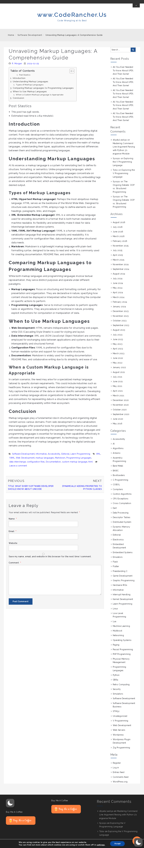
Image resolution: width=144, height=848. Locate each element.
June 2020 (118, 419)
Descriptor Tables (121, 517)
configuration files (36, 462)
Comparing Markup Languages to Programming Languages (43, 88)
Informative (41, 454)
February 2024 (120, 302)
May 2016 (117, 423)
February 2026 (120, 241)
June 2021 (118, 381)
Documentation (53, 462)
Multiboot (117, 631)
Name (13, 518)
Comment (15, 562)
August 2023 (119, 330)
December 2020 (121, 400)
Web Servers (119, 730)
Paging (116, 645)
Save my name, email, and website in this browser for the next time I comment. (50, 556)
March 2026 (119, 236)
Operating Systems (122, 640)
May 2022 (117, 363)
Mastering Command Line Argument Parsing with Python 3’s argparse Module (118, 814)
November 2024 (121, 264)
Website (13, 543)
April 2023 (118, 349)
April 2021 (118, 391)
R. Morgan (17, 63)
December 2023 (121, 311)
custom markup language (74, 462)
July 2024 (117, 278)
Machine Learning (121, 626)
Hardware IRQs (120, 585)
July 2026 (118, 227)
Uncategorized (120, 716)
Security (117, 689)
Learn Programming (80, 454)
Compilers (118, 489)
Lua (114, 621)
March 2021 (118, 395)
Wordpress (118, 735)
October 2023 (120, 321)
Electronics (118, 539)
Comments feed (121, 777)
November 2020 (121, 405)
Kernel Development (123, 599)
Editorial (65, 454)
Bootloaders (119, 475)
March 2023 (118, 353)
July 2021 (117, 377)
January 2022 (119, 367)
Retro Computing (121, 684)
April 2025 (118, 255)
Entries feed (118, 772)
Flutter (116, 566)
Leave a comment (18, 466)
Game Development (122, 576)
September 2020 (121, 414)
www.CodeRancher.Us (72, 14)
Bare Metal (118, 466)
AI (114, 444)
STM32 (116, 711)
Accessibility (54, 454)
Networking (118, 635)
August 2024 (119, 274)
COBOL (116, 484)
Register (117, 763)
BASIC (116, 470)
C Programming (120, 480)
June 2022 (118, 358)
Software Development (30, 35)
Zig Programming (121, 747)
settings (101, 845)
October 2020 (120, 410)
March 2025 (118, 260)
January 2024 (119, 306)
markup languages (45, 458)
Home (11, 35)
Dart (115, 508)
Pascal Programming (123, 649)
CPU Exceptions (120, 499)
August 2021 (119, 372)
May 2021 (117, 386)
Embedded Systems (123, 552)
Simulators (118, 694)
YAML (12, 458)
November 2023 (121, 316)
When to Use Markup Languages (30, 91)
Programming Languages (78, 458)
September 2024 (121, 269)
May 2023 (117, 344)
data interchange (17, 462)
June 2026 (118, 232)
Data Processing (121, 513)
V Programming (120, 721)
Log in (116, 767)
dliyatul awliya (120, 140)
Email (12, 531)
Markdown (60, 458)
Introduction (19, 78)
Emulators (118, 557)
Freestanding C (120, 571)
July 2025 (117, 250)
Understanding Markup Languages (30, 81)
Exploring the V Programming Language (123, 161)
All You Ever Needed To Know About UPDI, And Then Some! (123, 70)
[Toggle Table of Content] (70, 71)
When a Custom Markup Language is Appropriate (39, 95)
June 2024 (118, 283)
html (90, 462)
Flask (115, 562)
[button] (10, 803)
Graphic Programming (124, 580)
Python (116, 675)
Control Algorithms (122, 494)
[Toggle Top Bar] (136, 5)
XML (98, 454)
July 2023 (117, 335)
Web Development (25, 458)
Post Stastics (24, 75)
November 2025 (121, 246)
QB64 (115, 680)
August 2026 (119, 222)
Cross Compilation (122, 503)
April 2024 (118, 292)
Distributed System (122, 522)
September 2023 (121, 325)
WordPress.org (120, 782)
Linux (115, 608)
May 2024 (117, 288)
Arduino (117, 453)
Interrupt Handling (121, 594)
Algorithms (118, 448)
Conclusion (18, 98)
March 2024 (118, 297)
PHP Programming (122, 654)
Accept (117, 843)
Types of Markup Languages (29, 85)
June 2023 (118, 339)
